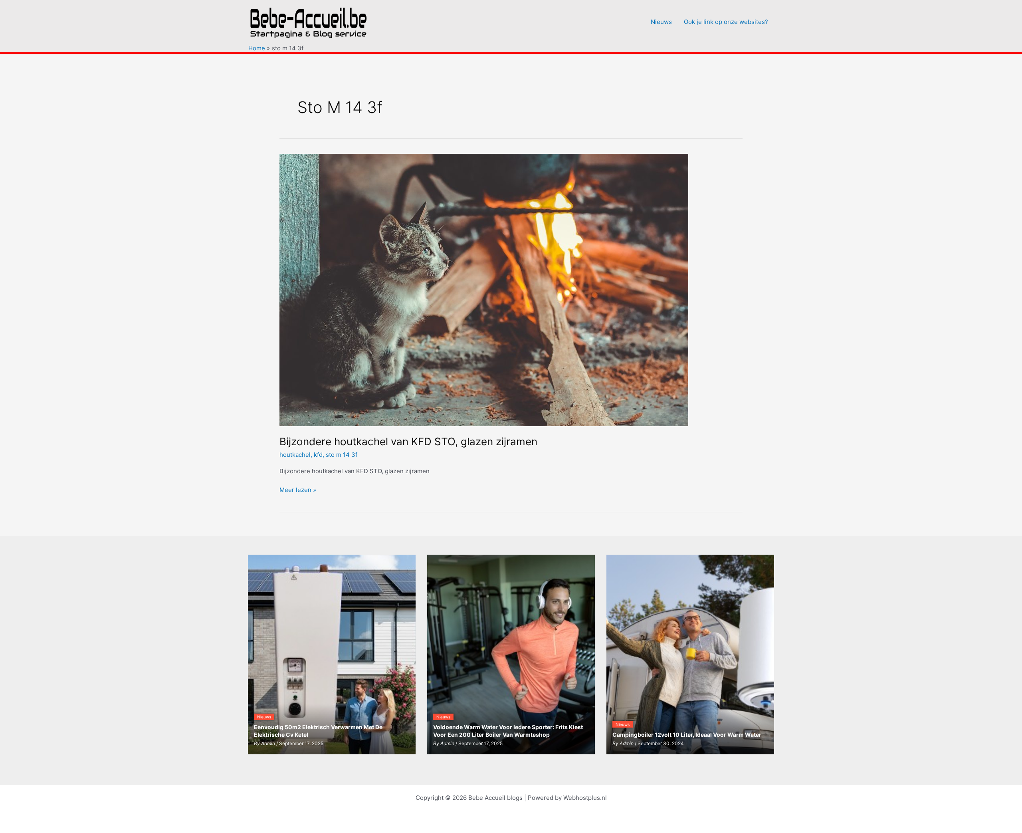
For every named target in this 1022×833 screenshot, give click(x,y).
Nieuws (661, 22)
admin (268, 743)
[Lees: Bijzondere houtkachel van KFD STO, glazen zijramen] (483, 289)
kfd (318, 454)
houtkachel (295, 454)
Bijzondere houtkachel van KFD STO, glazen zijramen (408, 441)
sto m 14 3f (341, 454)
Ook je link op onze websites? (726, 22)
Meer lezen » (297, 490)
